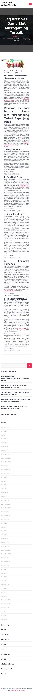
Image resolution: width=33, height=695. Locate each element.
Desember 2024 (6, 504)
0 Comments (20, 73)
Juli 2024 (4, 523)
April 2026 (4, 443)
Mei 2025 (4, 485)
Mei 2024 (4, 531)
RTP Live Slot (24, 185)
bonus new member (21, 328)
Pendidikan (5, 639)
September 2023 (6, 561)
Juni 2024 (4, 527)
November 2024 (6, 508)
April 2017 (4, 619)
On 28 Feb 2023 (8, 71)
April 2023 (4, 581)
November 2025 (6, 462)
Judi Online (9, 73)
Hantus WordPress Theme (17, 690)
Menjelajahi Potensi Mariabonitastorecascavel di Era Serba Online (15, 378)
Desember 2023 (6, 550)
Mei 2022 (4, 592)
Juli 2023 (4, 569)
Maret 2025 (4, 492)
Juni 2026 (4, 435)
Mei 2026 (4, 439)
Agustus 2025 (5, 473)
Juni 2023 (4, 573)
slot (2, 649)
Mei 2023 (4, 577)
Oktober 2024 (5, 512)
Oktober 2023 (5, 558)
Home (15, 37)
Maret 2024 (4, 538)
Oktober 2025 (5, 466)
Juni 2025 (4, 481)
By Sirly (18, 71)
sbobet (3, 644)
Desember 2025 (6, 458)
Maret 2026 (4, 446)
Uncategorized (6, 669)
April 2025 (4, 489)
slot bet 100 (5, 654)
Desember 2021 (5, 600)
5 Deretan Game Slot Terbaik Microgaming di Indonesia (15, 77)
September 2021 (6, 604)
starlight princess (7, 664)
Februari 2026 (5, 450)
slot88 (3, 659)
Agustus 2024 (5, 519)
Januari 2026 (5, 454)
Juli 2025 (4, 477)
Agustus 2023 (5, 565)
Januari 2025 (5, 500)
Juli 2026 (4, 431)
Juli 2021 (4, 611)
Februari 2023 (5, 584)
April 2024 (4, 535)
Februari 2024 (5, 542)
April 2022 (4, 596)
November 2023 (6, 554)
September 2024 (6, 515)
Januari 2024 (5, 546)
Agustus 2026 (5, 427)
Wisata (3, 674)
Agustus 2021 (5, 607)
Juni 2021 (4, 615)
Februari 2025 (5, 496)
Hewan (3, 630)
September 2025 (6, 469)
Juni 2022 (4, 588)
